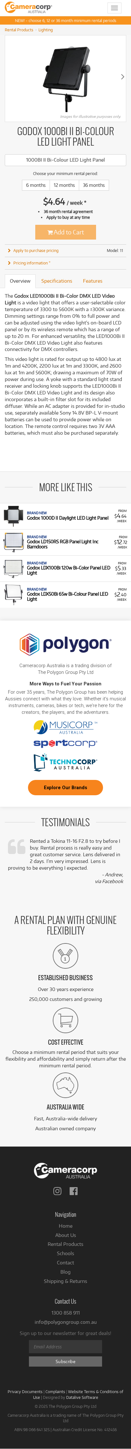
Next (123, 76)
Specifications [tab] (56, 281)
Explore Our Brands (65, 787)
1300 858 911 (66, 1313)
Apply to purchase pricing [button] (36, 250)
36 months (94, 185)
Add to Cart (68, 232)
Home (65, 1226)
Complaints (55, 1391)
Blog (65, 1272)
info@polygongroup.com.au (66, 1322)
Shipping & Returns (65, 1281)
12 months (64, 185)
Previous (8, 76)
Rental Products (19, 29)
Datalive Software (82, 1397)
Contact (65, 1263)
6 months (36, 185)
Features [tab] (92, 281)
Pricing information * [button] (32, 262)
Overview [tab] (20, 281)
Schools (65, 1253)
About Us (65, 1235)
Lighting (45, 29)
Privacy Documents (25, 1391)
